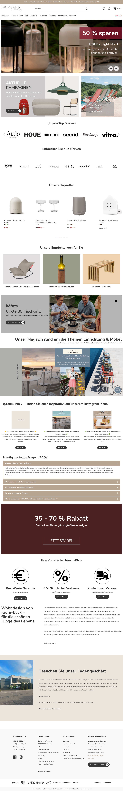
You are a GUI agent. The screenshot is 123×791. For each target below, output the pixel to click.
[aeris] (16, 134)
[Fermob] (93, 134)
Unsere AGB (67, 750)
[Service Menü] (103, 9)
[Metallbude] (54, 166)
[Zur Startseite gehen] (15, 9)
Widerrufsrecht (43, 747)
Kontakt (40, 758)
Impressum (66, 753)
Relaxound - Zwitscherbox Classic (108, 222)
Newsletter (66, 747)
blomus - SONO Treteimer (76, 221)
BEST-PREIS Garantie (45, 744)
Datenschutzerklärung (70, 755)
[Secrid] (35, 134)
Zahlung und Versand (45, 741)
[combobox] (59, 9)
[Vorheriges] (110, 68)
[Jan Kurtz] (23, 166)
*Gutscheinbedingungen (46, 761)
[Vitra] (74, 134)
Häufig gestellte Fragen (45, 764)
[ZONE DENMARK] (8, 166)
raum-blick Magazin (69, 744)
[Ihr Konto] (109, 9)
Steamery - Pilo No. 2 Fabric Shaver (14, 222)
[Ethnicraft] (54, 134)
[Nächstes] (116, 68)
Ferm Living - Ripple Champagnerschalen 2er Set (46, 222)
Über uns (66, 741)
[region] (61, 46)
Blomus (82, 2)
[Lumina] (114, 166)
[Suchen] (86, 9)
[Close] (121, 2)
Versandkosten (65, 789)
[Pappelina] (84, 166)
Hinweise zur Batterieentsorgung (73, 758)
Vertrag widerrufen (44, 750)
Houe (64, 2)
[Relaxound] (99, 166)
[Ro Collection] (38, 166)
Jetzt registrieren (97, 765)
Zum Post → (20, 448)
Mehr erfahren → (20, 598)
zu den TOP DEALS (30, 2)
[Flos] (69, 166)
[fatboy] (113, 134)
